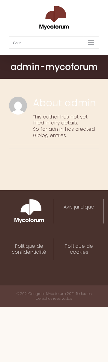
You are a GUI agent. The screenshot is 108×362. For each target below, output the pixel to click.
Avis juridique (79, 206)
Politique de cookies (79, 249)
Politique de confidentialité (29, 249)
